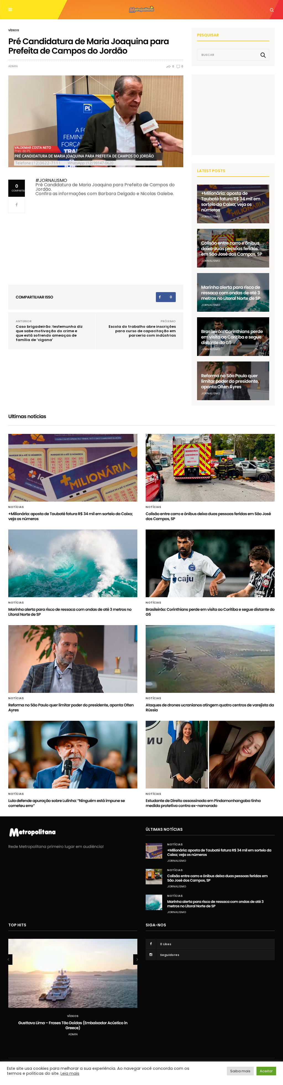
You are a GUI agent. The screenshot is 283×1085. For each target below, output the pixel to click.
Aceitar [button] (266, 1071)
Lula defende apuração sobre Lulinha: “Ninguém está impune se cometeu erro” (66, 803)
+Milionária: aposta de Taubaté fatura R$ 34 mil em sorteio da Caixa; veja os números (230, 201)
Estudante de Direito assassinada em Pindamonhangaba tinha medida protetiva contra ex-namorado (203, 803)
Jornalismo (210, 216)
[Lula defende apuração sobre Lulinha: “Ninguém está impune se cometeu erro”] (72, 754)
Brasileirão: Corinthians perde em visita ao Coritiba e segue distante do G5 (232, 337)
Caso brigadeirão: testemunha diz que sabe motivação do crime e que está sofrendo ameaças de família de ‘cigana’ (49, 333)
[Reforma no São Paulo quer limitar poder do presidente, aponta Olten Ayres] (72, 659)
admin (13, 66)
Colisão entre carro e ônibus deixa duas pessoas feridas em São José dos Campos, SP (231, 248)
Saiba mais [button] (240, 1071)
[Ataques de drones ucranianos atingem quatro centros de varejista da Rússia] (210, 659)
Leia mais (70, 1073)
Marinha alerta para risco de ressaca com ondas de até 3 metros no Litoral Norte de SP (230, 293)
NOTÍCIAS (16, 507)
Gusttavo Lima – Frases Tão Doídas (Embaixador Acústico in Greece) (72, 1025)
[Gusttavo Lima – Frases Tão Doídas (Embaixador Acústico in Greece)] (72, 973)
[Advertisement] (238, 114)
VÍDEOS (13, 30)
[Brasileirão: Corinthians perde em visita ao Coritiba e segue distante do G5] (210, 563)
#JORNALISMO (51, 180)
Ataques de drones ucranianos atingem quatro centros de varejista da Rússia (210, 707)
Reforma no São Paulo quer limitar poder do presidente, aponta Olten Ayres (230, 381)
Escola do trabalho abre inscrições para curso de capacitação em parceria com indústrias (142, 331)
